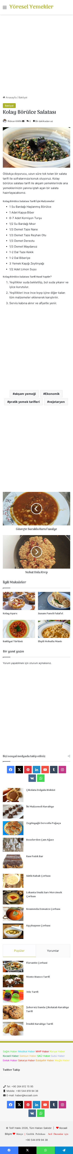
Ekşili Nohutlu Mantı (50, 641)
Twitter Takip (11, 1070)
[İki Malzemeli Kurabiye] (13, 812)
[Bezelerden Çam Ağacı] (13, 845)
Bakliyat (23, 97)
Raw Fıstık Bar (34, 856)
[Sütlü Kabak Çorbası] (13, 881)
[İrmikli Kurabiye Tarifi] (13, 1029)
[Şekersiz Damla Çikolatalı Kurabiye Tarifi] (13, 1012)
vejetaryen (57, 402)
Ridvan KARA (15, 121)
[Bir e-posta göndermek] (23, 121)
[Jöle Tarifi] (13, 996)
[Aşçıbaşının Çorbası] (13, 931)
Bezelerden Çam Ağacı (40, 840)
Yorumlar (53, 950)
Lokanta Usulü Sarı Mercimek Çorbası (44, 894)
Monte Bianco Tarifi (38, 977)
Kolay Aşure (10, 613)
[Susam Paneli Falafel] (54, 601)
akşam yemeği (25, 394)
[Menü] (5, 8)
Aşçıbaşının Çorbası (38, 926)
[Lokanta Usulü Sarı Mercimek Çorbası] (13, 897)
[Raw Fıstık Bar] (13, 861)
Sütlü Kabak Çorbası (38, 876)
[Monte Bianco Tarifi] (13, 981)
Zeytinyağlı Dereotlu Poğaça (43, 823)
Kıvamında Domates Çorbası (43, 909)
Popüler (19, 950)
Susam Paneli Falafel (50, 613)
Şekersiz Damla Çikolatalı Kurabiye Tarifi (47, 1009)
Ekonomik (52, 394)
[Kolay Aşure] (19, 601)
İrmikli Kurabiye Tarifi (39, 1024)
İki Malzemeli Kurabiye (40, 807)
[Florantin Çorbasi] (13, 966)
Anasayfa (10, 97)
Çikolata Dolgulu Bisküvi (40, 790)
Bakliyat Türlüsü (13, 641)
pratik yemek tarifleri (24, 402)
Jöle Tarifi (32, 992)
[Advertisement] (36, 56)
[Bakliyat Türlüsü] (19, 629)
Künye (19, 1134)
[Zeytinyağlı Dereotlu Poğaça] (13, 828)
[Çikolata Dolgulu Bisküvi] (13, 795)
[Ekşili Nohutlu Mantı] (54, 629)
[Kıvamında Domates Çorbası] (13, 914)
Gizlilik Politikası (35, 1134)
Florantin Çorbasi (36, 963)
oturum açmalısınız (40, 663)
